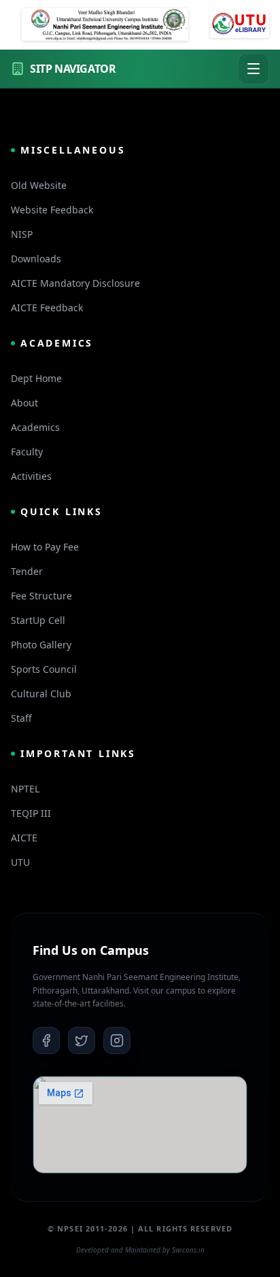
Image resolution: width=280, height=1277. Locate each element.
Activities (31, 476)
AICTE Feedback (47, 307)
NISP (22, 234)
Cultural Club (41, 693)
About (24, 402)
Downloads (36, 258)
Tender (27, 571)
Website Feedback (52, 209)
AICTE (24, 837)
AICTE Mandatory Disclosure (75, 283)
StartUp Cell (38, 620)
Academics (35, 427)
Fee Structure (41, 595)
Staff (21, 718)
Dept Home (36, 378)
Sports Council (44, 669)
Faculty (27, 451)
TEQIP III (31, 813)
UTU (20, 862)
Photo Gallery (41, 644)
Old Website (39, 185)
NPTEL (25, 788)
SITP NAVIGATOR (73, 68)
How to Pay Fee (45, 546)
